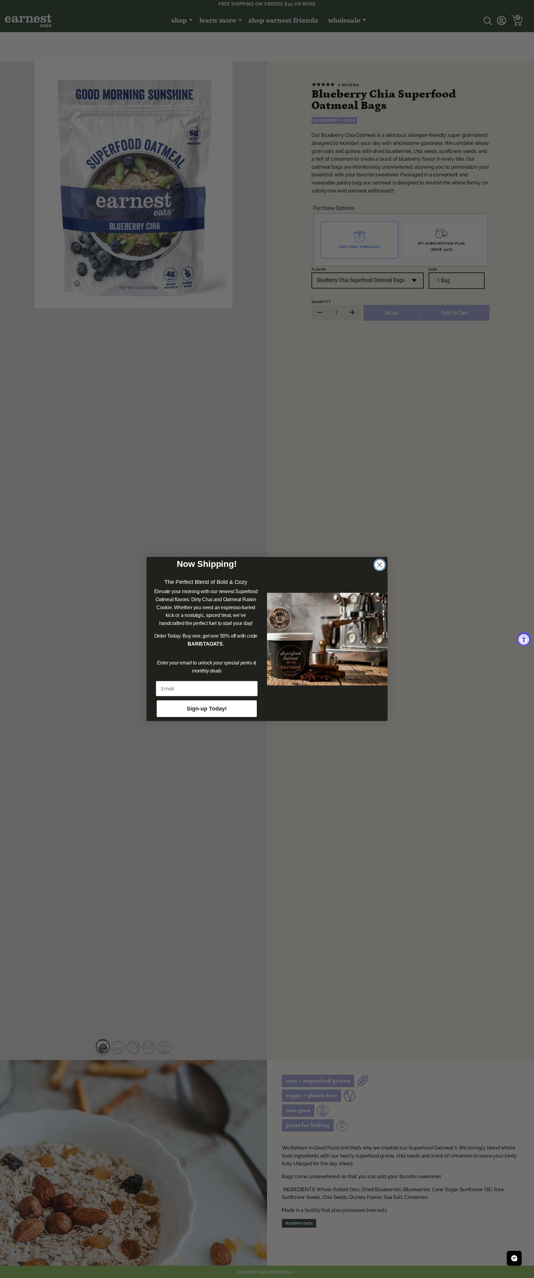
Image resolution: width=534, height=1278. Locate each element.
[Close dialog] (379, 564)
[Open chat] (514, 1258)
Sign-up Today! (207, 709)
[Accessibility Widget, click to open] (524, 639)
